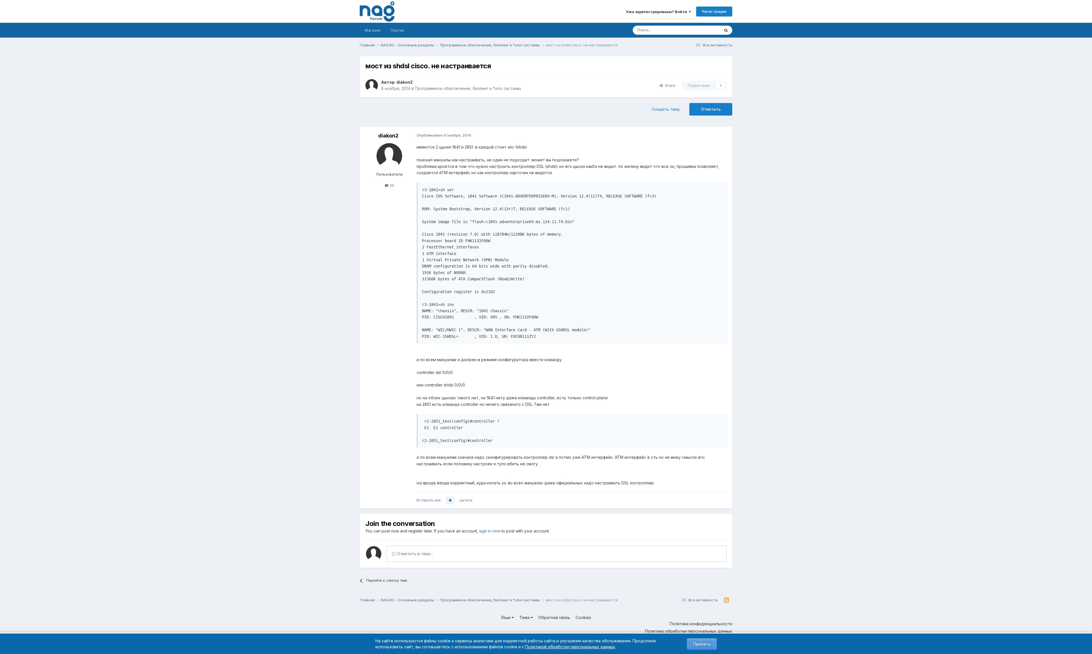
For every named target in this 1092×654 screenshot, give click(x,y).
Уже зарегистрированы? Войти (657, 11)
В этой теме (702, 30)
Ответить (711, 109)
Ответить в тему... (414, 553)
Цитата (466, 500)
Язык (506, 617)
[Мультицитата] (450, 500)
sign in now (489, 530)
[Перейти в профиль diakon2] (371, 85)
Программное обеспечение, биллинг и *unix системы (468, 88)
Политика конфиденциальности (701, 623)
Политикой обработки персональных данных (570, 646)
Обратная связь (554, 617)
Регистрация (714, 11)
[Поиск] (726, 30)
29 (391, 185)
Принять (702, 643)
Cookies (583, 617)
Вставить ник (429, 500)
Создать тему (666, 109)
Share (669, 85)
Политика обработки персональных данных (688, 631)
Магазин (372, 30)
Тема (525, 617)
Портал (397, 30)
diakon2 (404, 82)
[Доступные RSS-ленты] (726, 600)
